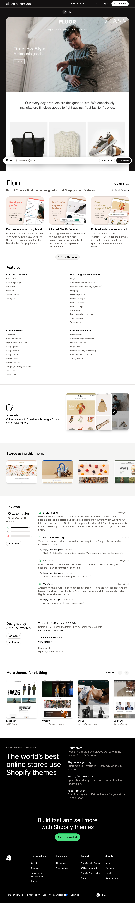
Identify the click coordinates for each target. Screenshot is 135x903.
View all (110, 672)
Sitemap (75, 895)
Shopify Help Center (90, 863)
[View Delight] (81, 411)
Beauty (34, 868)
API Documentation (90, 868)
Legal (108, 873)
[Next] (126, 453)
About (108, 863)
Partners (109, 868)
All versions (57, 630)
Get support (14, 636)
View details (44, 630)
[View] (21, 472)
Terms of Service (14, 895)
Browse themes (78, 3)
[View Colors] (97, 411)
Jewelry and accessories (37, 874)
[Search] (97, 4)
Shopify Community (90, 873)
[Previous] (120, 453)
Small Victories (122, 190)
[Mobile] (70, 12)
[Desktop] (64, 12)
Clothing (35, 863)
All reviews (14, 543)
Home (34, 881)
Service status (112, 878)
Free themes (62, 868)
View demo (107, 160)
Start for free (120, 3)
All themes (14, 642)
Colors (20, 190)
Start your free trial (67, 837)
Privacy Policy (33, 895)
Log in (105, 3)
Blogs (83, 878)
